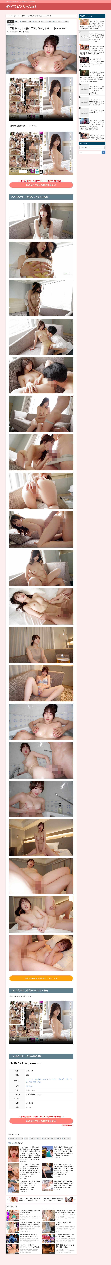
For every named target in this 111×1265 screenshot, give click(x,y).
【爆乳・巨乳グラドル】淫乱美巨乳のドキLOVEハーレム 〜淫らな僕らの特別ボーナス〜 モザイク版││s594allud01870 (96, 90)
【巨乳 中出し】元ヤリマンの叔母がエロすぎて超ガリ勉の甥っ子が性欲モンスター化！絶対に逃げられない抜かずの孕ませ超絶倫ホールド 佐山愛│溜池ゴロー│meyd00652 (92, 25)
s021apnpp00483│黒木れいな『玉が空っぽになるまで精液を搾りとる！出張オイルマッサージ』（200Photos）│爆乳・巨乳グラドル (96, 37)
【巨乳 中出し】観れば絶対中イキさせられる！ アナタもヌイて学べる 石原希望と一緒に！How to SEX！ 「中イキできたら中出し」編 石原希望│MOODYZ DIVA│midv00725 (92, 50)
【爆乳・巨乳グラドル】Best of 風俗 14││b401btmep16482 (96, 111)
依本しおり (10, 21)
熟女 (30, 21)
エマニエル (12, 24)
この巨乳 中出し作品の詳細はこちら (42, 185)
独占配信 (66, 21)
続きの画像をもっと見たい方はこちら (42, 978)
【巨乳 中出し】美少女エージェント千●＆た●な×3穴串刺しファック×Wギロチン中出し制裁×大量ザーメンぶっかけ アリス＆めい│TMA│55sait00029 (92, 63)
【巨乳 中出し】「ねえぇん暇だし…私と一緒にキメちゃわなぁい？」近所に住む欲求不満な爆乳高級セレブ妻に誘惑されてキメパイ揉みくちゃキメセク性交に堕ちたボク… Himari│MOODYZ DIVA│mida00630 (92, 125)
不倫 (50, 21)
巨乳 (17, 21)
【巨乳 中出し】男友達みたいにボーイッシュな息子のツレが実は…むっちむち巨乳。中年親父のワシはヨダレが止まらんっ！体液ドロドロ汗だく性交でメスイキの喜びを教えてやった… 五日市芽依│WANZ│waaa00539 (92, 77)
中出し (44, 21)
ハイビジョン (57, 21)
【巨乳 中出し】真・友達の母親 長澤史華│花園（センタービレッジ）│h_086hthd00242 (96, 137)
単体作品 (24, 21)
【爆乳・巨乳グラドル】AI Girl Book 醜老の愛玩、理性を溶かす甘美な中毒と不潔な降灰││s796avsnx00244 (96, 102)
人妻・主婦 (37, 21)
